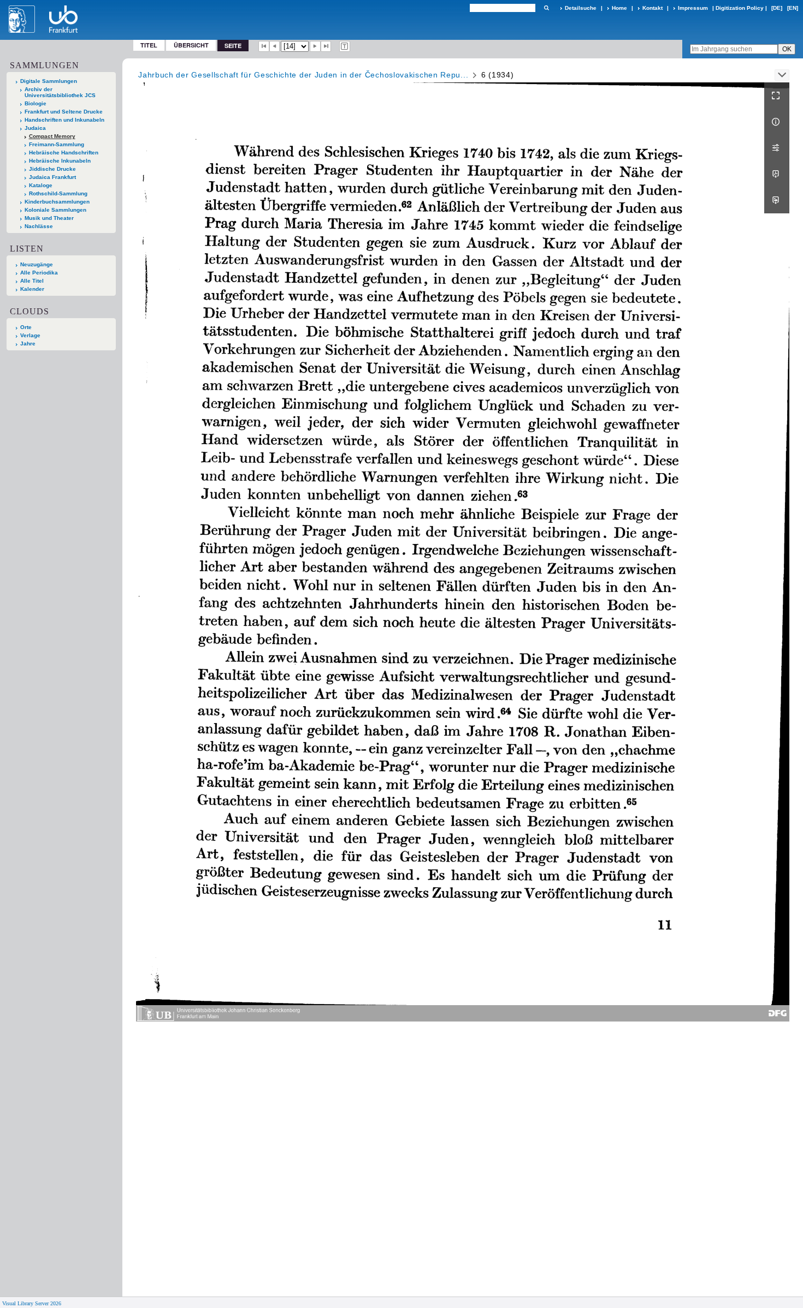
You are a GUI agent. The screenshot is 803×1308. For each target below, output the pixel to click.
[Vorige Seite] (274, 46)
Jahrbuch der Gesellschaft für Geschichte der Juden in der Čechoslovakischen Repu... (303, 74)
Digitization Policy (740, 8)
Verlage (30, 335)
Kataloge (40, 185)
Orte (26, 327)
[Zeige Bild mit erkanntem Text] (344, 46)
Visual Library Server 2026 (31, 1303)
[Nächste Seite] (315, 46)
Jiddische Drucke (52, 169)
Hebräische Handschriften (63, 153)
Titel (148, 45)
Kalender (32, 289)
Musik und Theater (49, 218)
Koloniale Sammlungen (55, 210)
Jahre (28, 344)
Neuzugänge (36, 264)
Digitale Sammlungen (48, 81)
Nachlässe (39, 226)
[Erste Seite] (263, 46)
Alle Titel (32, 281)
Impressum (693, 8)
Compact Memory (52, 136)
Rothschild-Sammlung (58, 193)
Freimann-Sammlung (56, 144)
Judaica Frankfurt (52, 177)
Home (619, 8)
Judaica (35, 128)
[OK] (546, 8)
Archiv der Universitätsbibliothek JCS (60, 92)
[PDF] (776, 174)
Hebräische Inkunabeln (60, 161)
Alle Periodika (39, 273)
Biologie (35, 103)
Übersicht (191, 45)
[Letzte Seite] (326, 46)
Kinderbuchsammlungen (57, 202)
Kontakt (652, 8)
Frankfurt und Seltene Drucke (64, 112)
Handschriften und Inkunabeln (64, 120)
